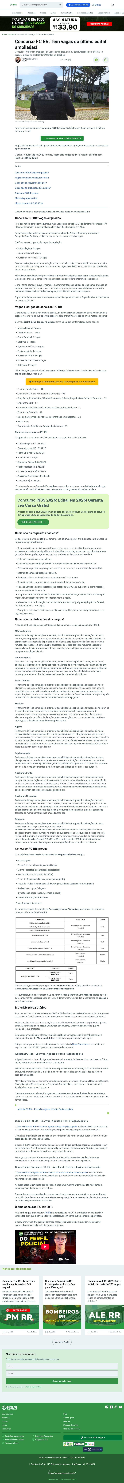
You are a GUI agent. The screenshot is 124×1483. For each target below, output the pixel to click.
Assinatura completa (79, 5)
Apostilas (31, 13)
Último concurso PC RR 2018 (29, 203)
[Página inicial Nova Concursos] (9, 1408)
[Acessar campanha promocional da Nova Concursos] (62, 23)
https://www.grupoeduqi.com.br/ (62, 1473)
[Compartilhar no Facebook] (96, 60)
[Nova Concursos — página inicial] (13, 5)
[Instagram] (116, 1407)
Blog (65, 1414)
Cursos (43, 13)
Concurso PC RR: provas (26, 193)
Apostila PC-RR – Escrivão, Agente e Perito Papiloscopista (45, 1109)
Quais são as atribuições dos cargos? (33, 188)
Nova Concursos (80, 1044)
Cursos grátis (68, 1418)
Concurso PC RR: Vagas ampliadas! (32, 172)
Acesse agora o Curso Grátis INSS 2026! (63, 138)
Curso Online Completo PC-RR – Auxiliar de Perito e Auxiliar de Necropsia (52, 1172)
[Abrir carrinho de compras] (112, 5)
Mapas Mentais (104, 13)
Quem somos (7, 1414)
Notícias (66, 1421)
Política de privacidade (33, 1387)
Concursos (16, 13)
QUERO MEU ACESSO (32, 522)
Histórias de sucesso (71, 1429)
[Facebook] (111, 1407)
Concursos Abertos (85, 13)
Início (4, 34)
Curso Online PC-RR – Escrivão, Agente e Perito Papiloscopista (47, 1126)
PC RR (48, 1212)
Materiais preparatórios (26, 198)
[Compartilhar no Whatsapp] (105, 60)
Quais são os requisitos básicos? (31, 183)
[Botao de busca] (60, 5)
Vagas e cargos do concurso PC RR (32, 177)
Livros (53, 13)
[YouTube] (120, 1407)
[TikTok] (106, 1407)
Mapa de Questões (70, 1425)
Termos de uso (53, 1480)
